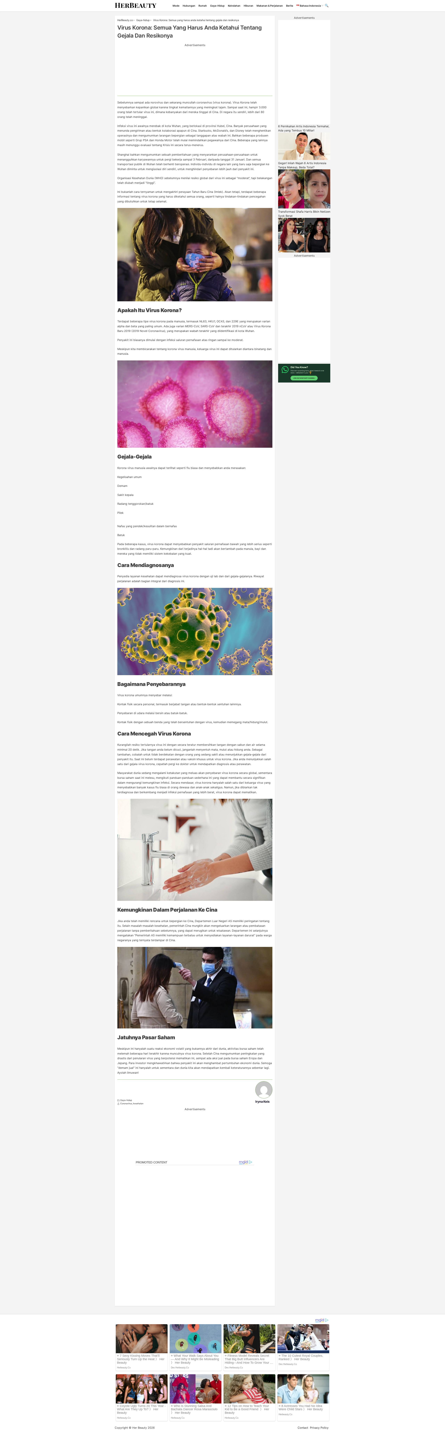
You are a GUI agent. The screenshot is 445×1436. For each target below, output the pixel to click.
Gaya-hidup (217, 5)
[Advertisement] (194, 71)
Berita (289, 5)
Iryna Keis (262, 1101)
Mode (176, 5)
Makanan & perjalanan (270, 5)
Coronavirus (126, 1103)
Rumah (203, 5)
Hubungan (189, 5)
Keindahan (234, 5)
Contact (303, 1427)
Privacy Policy (319, 1427)
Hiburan (248, 5)
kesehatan (138, 1103)
